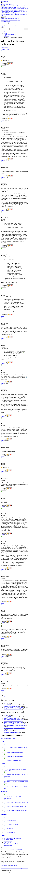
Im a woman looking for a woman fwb (13, 707)
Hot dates (4, 791)
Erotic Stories (11, 8)
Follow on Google (5, 21)
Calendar (18, 5)
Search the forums (5, 29)
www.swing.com (11, 847)
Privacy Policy (11, 868)
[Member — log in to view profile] (3, 55)
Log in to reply (4, 47)
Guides (9, 11)
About (13, 865)
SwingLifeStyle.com (11, 20)
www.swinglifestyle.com (16, 849)
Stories (3, 835)
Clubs (2, 741)
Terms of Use (4, 868)
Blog (11, 865)
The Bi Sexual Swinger (9, 34)
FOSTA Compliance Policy (21, 868)
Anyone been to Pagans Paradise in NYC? (14, 728)
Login (7, 4)
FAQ (13, 14)
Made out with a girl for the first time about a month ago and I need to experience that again (15, 724)
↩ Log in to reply (5, 49)
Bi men (5, 703)
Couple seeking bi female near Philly (13, 709)
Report (2, 64)
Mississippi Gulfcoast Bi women (12, 732)
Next (5, 696)
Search (26, 29)
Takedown (6, 865)
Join (16, 26)
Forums (5, 33)
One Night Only (8, 730)
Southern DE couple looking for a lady (13, 722)
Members (3, 814)
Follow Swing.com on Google (8, 738)
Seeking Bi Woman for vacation (11, 704)
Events (8, 5)
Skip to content (4, 1)
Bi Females (6, 36)
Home (5, 31)
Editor (6, 18)
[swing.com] (9, 26)
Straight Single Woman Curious (11, 706)
